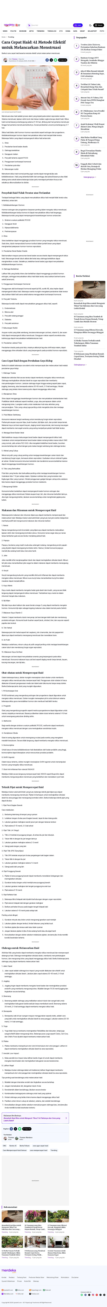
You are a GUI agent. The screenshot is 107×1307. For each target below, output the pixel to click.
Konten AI (13, 1146)
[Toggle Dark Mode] (90, 25)
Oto (61, 31)
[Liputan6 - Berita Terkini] (9, 1271)
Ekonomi (22, 31)
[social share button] (47, 60)
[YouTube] (97, 1295)
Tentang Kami (21, 1277)
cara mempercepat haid (38, 1150)
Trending (40, 31)
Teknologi (51, 31)
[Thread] (104, 1295)
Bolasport (92, 31)
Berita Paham (24, 1146)
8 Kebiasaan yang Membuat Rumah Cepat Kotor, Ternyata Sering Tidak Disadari (35, 1253)
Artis (31, 31)
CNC (4, 1146)
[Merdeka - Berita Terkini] (12, 25)
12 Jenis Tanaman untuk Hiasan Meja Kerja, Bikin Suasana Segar (57, 1253)
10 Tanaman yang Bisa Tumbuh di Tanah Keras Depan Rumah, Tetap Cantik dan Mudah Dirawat (35, 1227)
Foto (102, 31)
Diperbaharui (21, 61)
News (5, 31)
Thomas (15, 59)
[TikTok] (100, 1295)
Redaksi (11, 1277)
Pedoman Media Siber (36, 1277)
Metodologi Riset (52, 1277)
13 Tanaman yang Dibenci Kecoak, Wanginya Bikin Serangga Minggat (57, 1227)
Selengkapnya (88, 177)
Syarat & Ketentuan (8, 1281)
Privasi (19, 1281)
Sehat (82, 31)
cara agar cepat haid (40, 1146)
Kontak (4, 1277)
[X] (89, 1295)
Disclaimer (75, 1277)
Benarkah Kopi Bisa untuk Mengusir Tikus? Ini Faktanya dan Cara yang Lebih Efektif (11, 1227)
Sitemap (36, 1281)
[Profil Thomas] (5, 60)
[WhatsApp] (82, 1295)
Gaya (75, 31)
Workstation (65, 1277)
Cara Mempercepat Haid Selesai (15, 1150)
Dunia (68, 31)
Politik (13, 31)
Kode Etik (27, 1281)
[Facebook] (85, 1295)
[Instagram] (93, 1295)
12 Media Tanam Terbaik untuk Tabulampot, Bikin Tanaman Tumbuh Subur (11, 1253)
